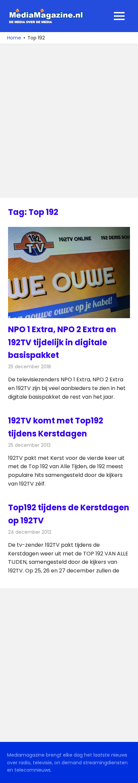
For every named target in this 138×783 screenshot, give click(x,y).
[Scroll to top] (128, 773)
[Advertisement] (69, 121)
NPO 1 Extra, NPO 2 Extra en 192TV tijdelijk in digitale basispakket (62, 342)
